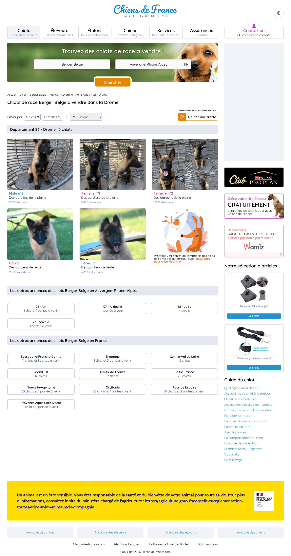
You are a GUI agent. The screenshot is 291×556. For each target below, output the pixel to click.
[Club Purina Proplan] (254, 177)
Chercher (113, 82)
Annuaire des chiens (250, 532)
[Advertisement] (112, 447)
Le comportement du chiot (243, 437)
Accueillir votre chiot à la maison (247, 393)
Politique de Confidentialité (168, 544)
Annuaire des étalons (180, 532)
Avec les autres (235, 432)
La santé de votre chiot (241, 443)
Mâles (32, 117)
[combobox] (72, 64)
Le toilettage (233, 459)
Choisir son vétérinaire (240, 399)
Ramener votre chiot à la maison (248, 410)
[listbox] (186, 64)
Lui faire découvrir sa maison (245, 421)
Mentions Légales (127, 544)
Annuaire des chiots (40, 532)
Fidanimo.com (207, 544)
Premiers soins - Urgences (243, 448)
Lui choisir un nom (237, 426)
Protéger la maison (238, 415)
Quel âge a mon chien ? (241, 387)
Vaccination (232, 454)
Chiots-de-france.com (89, 544)
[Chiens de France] (145, 13)
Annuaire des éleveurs (110, 532)
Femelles (52, 117)
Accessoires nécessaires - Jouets (248, 404)
